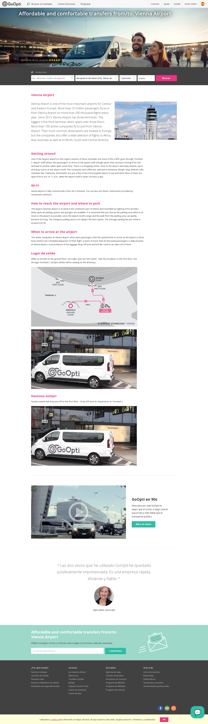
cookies (54, 719)
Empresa (85, 4)
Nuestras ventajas (39, 672)
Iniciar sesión (191, 4)
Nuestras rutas (37, 679)
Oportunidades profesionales (156, 686)
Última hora (73, 675)
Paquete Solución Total (78, 686)
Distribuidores (149, 679)
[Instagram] (173, 708)
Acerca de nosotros (151, 672)
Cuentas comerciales (115, 675)
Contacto (155, 4)
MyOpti (71, 682)
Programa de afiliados (115, 682)
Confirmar (115, 650)
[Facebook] (160, 708)
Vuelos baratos (75, 693)
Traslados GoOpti (76, 679)
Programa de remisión (115, 690)
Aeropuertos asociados (153, 682)
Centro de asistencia (77, 690)
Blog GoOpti (148, 675)
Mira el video (143, 524)
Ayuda (166, 4)
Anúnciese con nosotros (116, 679)
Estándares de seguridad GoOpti (45, 686)
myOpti (177, 4)
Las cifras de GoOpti (40, 675)
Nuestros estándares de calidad (45, 682)
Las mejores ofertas (77, 672)
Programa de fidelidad (115, 686)
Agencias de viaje (113, 672)
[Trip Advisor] (167, 708)
